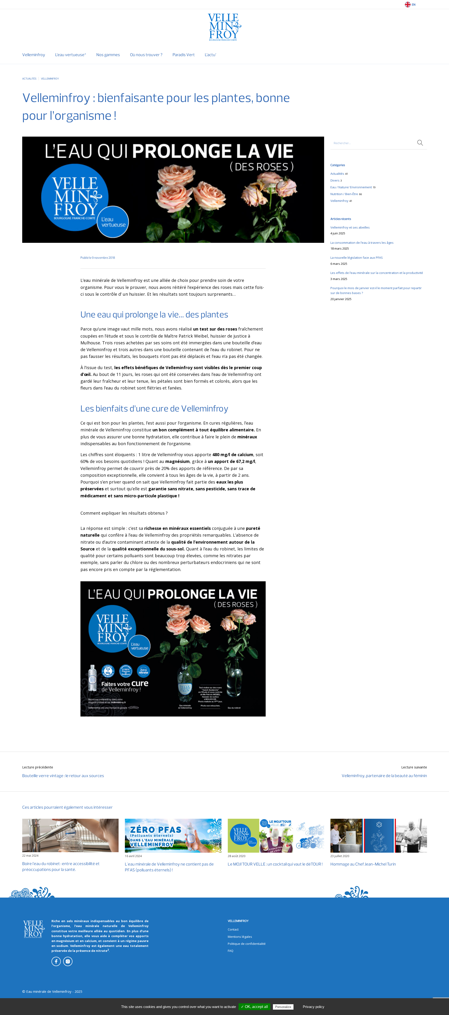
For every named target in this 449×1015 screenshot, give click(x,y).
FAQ (230, 951)
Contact (233, 929)
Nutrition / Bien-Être (344, 194)
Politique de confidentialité (247, 944)
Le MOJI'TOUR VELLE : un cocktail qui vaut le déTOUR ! (275, 864)
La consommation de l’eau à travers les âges (362, 242)
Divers (335, 180)
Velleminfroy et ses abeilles (350, 227)
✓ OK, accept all (254, 1007)
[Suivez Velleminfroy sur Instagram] (67, 961)
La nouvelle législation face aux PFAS (356, 257)
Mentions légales (240, 937)
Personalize (283, 1007)
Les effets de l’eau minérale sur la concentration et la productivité (376, 273)
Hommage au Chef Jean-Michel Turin (363, 864)
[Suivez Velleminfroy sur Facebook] (56, 961)
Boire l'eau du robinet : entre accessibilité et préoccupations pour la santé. (61, 866)
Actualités (29, 78)
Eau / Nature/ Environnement (351, 187)
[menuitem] (33, 55)
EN (413, 4)
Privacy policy (313, 1007)
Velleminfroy (50, 78)
